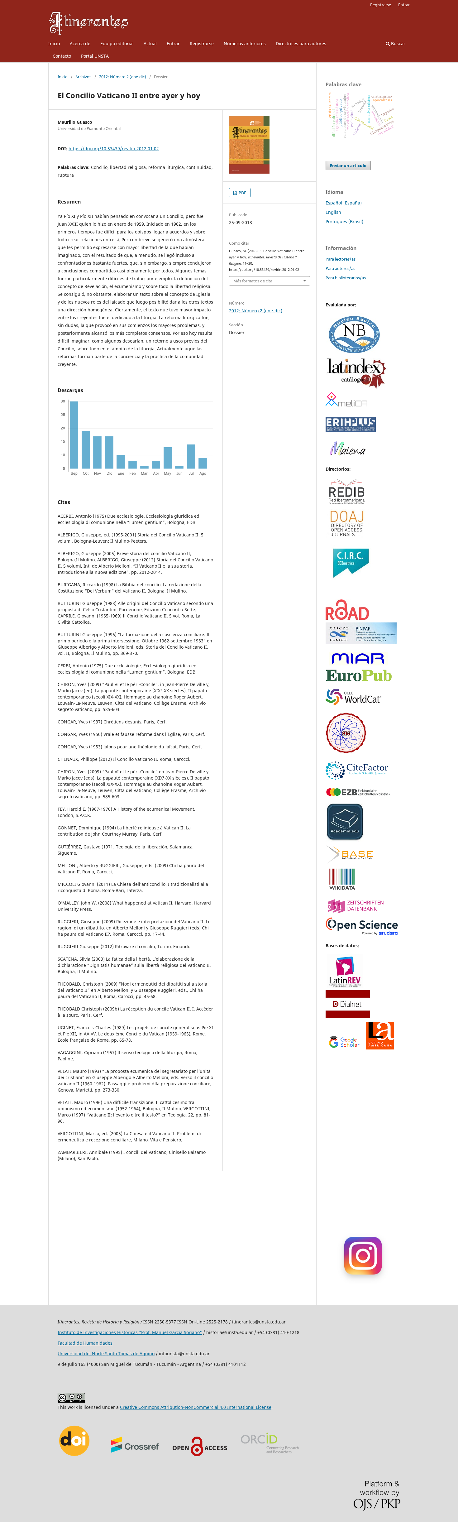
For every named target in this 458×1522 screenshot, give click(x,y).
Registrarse (202, 43)
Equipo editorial (117, 43)
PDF (242, 192)
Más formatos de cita (252, 281)
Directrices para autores (301, 43)
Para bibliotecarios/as (346, 278)
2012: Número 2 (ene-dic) (122, 76)
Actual (150, 43)
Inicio (54, 43)
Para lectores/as (340, 259)
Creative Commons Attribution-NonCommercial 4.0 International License (195, 1407)
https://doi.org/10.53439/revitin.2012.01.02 (114, 148)
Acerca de (80, 43)
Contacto (62, 56)
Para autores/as (340, 268)
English (333, 212)
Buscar (397, 43)
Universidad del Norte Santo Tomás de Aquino (106, 1353)
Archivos (83, 76)
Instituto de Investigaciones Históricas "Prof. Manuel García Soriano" (130, 1332)
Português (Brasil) (344, 221)
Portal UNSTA (95, 56)
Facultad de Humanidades (85, 1343)
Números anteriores (245, 43)
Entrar (173, 43)
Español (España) (344, 203)
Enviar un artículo (348, 165)
